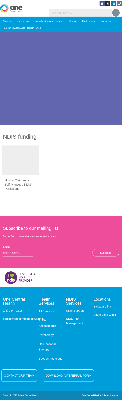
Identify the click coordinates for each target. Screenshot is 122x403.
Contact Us (105, 21)
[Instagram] (107, 3)
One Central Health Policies (96, 395)
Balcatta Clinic (102, 306)
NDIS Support (75, 310)
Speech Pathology (50, 358)
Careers (73, 21)
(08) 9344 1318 (13, 310)
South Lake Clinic (104, 314)
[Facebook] (102, 3)
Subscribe (105, 252)
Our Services (23, 21)
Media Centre (88, 21)
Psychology (46, 334)
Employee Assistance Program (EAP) (22, 28)
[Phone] (119, 3)
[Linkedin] (113, 3)
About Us (7, 21)
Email (7, 247)
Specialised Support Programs (49, 21)
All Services (46, 311)
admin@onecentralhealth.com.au (24, 318)
